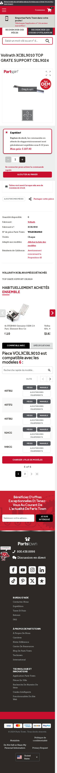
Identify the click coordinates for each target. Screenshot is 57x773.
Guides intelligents (22, 692)
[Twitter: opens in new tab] (32, 581)
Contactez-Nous (20, 602)
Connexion (40, 10)
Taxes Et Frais (19, 610)
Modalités (15, 740)
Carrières (17, 637)
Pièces (29, 387)
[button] (48, 73)
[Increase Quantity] (22, 160)
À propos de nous (21, 633)
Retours (16, 615)
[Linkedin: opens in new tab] (41, 570)
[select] (27, 757)
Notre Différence (21, 642)
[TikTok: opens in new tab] (13, 581)
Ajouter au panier (27, 174)
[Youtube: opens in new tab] (22, 570)
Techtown (18, 655)
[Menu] (4, 10)
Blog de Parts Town (22, 651)
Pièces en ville (20, 680)
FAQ (15, 619)
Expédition (18, 606)
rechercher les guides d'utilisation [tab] (40, 31)
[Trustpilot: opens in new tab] (41, 581)
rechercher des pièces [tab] (14, 31)
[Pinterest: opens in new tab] (22, 581)
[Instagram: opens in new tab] (32, 570)
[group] (27, 89)
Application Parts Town (24, 676)
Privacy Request (40, 748)
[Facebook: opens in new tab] (13, 570)
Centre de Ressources (23, 646)
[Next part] (52, 312)
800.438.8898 (26, 551)
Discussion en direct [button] (31, 557)
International (19, 659)
